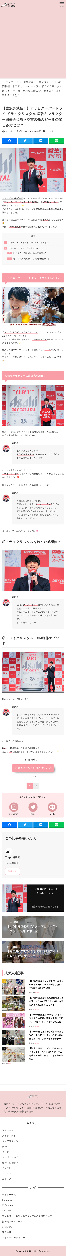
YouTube (7, 1210)
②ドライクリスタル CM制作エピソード (29, 259)
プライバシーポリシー (13, 1237)
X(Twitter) (7, 1205)
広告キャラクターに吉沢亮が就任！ (22, 248)
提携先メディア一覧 (12, 1221)
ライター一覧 (9, 1194)
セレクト (6, 1152)
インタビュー (9, 1168)
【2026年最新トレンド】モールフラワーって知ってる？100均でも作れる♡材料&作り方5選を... (46, 984)
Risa (37, 992)
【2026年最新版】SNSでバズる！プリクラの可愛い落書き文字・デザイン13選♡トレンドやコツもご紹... (46, 1018)
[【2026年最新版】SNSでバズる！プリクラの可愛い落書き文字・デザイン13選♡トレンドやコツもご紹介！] (14, 1020)
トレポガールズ (10, 1157)
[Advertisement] (33, 44)
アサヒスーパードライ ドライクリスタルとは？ (28, 243)
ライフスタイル (10, 1141)
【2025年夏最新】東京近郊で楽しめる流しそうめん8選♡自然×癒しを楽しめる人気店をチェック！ (46, 1001)
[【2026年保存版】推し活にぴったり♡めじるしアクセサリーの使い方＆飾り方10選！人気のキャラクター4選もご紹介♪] (14, 1037)
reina (10, 1063)
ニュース (6, 1179)
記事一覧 (12, 871)
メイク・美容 (9, 1135)
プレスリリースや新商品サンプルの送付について (27, 1216)
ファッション (9, 1130)
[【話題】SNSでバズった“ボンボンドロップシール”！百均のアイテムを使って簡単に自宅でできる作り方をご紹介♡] (14, 1054)
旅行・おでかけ (10, 1162)
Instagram (7, 1200)
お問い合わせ (9, 1227)
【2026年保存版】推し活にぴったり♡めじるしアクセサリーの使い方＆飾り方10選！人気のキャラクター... (46, 1035)
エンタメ (51, 131)
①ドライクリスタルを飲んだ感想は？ (27, 253)
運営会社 (6, 1232)
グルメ (5, 1146)
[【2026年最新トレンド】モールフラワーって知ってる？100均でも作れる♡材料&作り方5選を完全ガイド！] (14, 987)
